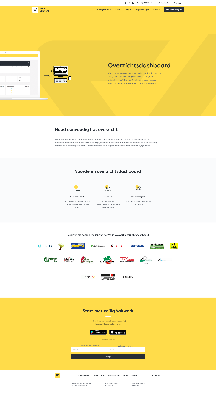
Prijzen (102, 375)
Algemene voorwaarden (138, 383)
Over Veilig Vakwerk (84, 375)
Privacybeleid (135, 385)
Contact (125, 375)
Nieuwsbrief (134, 375)
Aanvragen (108, 357)
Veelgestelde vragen (113, 375)
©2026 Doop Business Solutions (81, 383)
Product (95, 375)
